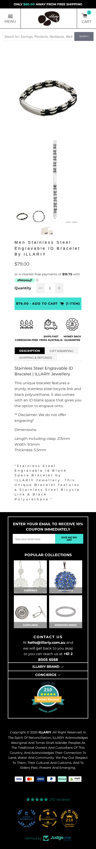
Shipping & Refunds (35, 357)
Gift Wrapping (61, 351)
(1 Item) (73, 304)
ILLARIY (45, 732)
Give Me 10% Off (69, 538)
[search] (38, 36)
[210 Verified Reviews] (48, 715)
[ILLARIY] (48, 18)
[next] (77, 96)
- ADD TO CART (44, 304)
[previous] (18, 96)
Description (29, 350)
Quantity (23, 288)
